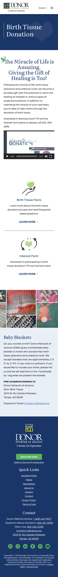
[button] (29, 145)
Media (29, 479)
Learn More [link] (27, 221)
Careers (29, 491)
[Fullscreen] (50, 156)
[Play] (7, 156)
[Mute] (46, 156)
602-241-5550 (45, 522)
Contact (29, 495)
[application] (29, 144)
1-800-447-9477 (42, 518)
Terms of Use (29, 504)
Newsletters (29, 483)
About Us (29, 487)
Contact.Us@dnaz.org (36, 403)
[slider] (26, 156)
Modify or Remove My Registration (29, 462)
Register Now (29, 456)
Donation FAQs (29, 475)
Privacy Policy (29, 500)
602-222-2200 (35, 526)
